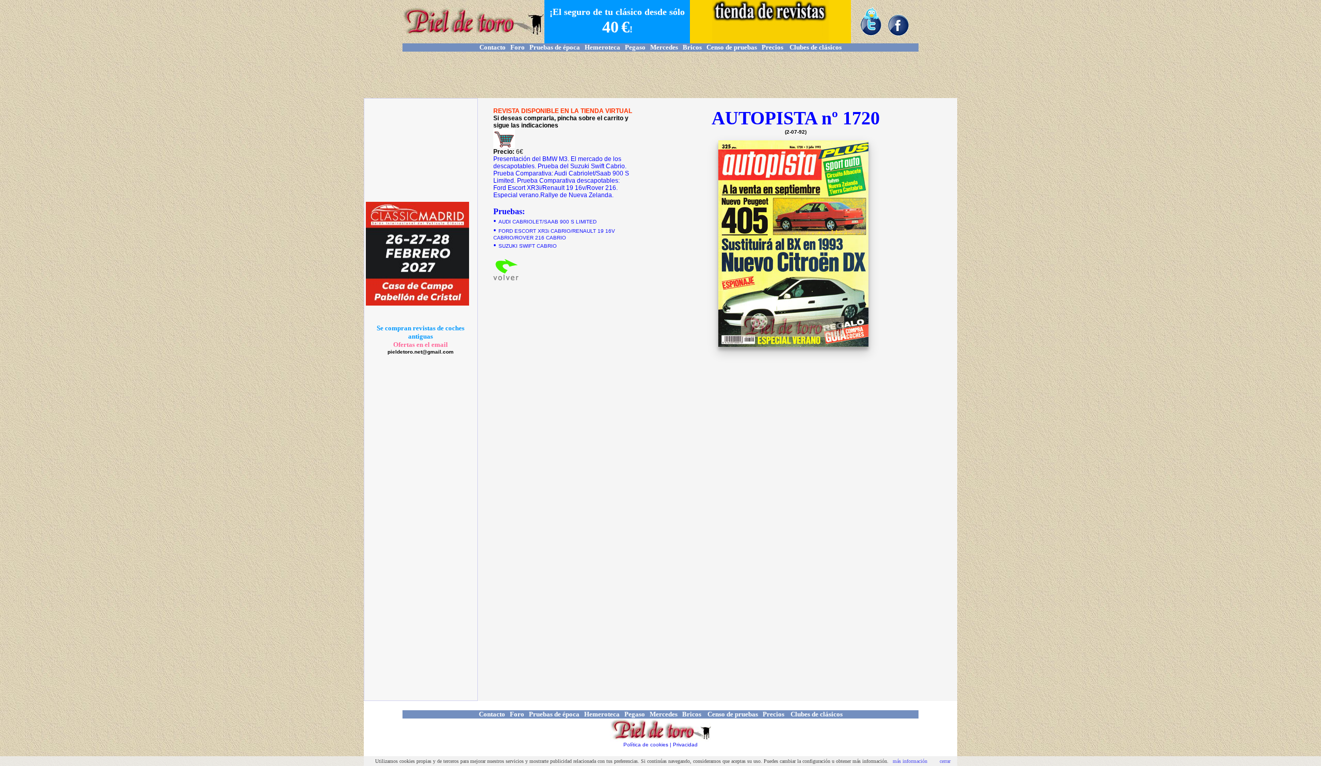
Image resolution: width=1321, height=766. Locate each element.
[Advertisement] (660, 75)
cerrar (945, 761)
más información (910, 761)
